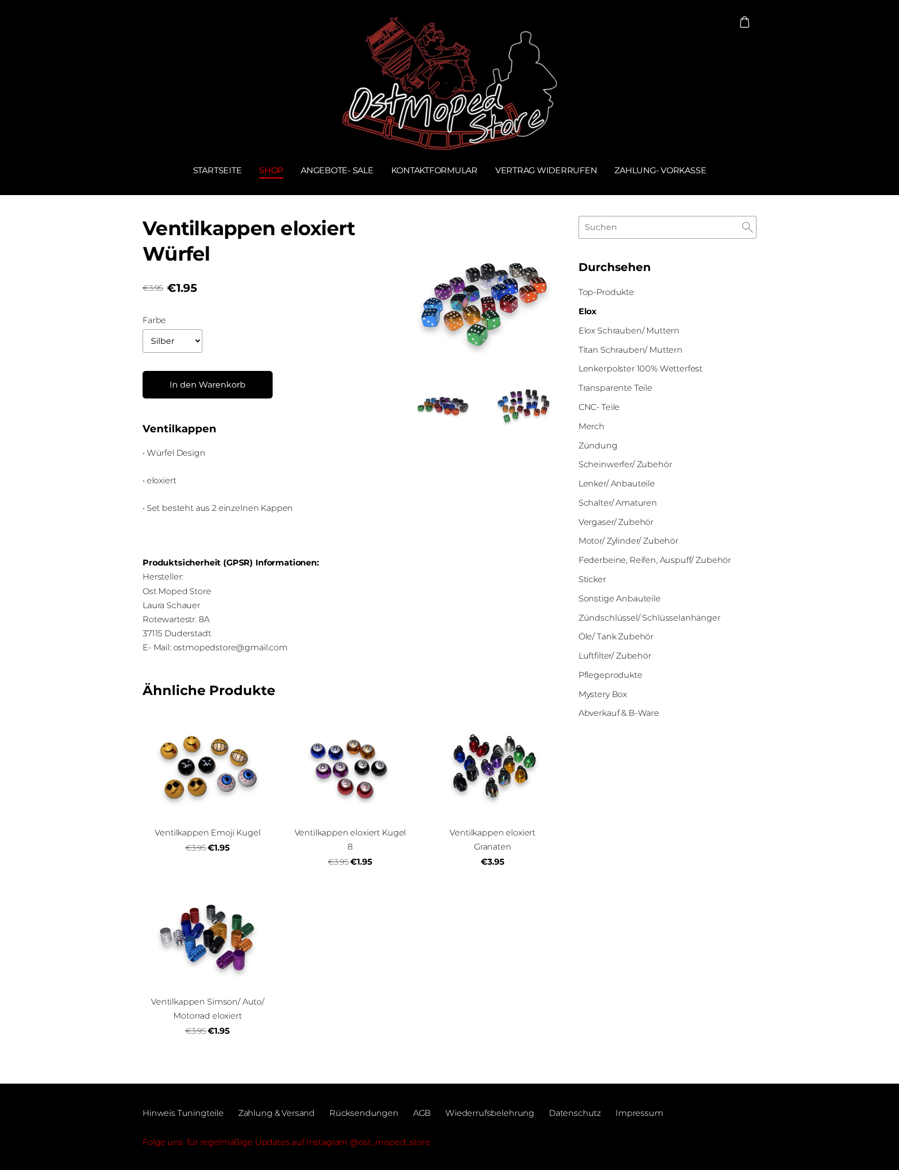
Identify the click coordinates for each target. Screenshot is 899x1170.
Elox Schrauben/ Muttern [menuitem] (629, 331)
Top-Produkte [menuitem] (606, 292)
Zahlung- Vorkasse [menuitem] (660, 170)
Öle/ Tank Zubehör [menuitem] (616, 636)
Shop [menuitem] (271, 170)
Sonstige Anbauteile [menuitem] (620, 598)
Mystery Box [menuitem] (603, 694)
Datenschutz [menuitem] (575, 1113)
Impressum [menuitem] (639, 1113)
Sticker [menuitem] (592, 579)
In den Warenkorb (208, 385)
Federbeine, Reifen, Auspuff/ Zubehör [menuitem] (655, 560)
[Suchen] (747, 227)
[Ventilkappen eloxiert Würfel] (443, 403)
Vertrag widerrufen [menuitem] (546, 170)
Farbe (154, 320)
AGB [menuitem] (422, 1113)
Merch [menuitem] (592, 426)
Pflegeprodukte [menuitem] (611, 675)
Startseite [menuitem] (217, 170)
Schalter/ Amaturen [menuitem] (618, 503)
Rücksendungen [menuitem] (364, 1113)
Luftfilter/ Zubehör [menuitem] (615, 656)
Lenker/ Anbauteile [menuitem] (617, 483)
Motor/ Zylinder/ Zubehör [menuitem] (628, 541)
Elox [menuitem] (588, 311)
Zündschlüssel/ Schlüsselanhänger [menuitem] (650, 618)
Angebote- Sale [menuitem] (337, 170)
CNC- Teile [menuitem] (599, 407)
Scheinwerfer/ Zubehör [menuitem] (625, 464)
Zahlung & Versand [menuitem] (276, 1113)
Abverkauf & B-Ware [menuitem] (619, 713)
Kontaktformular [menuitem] (434, 170)
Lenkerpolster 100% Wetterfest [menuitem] (640, 369)
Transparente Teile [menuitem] (615, 388)
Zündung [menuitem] (598, 446)
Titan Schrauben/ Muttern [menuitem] (631, 350)
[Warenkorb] (744, 22)
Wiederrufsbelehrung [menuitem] (489, 1113)
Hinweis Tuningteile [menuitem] (183, 1113)
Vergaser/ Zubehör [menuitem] (616, 522)
